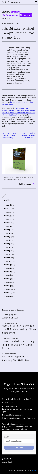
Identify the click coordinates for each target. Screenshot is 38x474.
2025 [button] (9, 208)
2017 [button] (9, 236)
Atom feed (7, 462)
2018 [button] (9, 233)
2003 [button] (10, 286)
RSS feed (7, 459)
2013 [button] (9, 250)
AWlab (34, 470)
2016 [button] (9, 240)
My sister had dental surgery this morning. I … (9, 135)
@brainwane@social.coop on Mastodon (19, 418)
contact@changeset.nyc (13, 415)
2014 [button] (9, 247)
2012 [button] (9, 254)
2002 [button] (10, 289)
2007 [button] (10, 271)
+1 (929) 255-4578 (10, 406)
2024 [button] (9, 212)
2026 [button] (9, 205)
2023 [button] (9, 215)
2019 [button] (9, 229)
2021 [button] (9, 222)
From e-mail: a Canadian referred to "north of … (28, 135)
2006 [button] (10, 275)
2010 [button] (9, 261)
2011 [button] (9, 257)
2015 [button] (9, 243)
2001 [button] (10, 293)
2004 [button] (10, 282)
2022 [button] (9, 219)
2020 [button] (9, 226)
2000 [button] (9, 296)
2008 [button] (10, 268)
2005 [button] (10, 278)
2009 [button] (10, 264)
